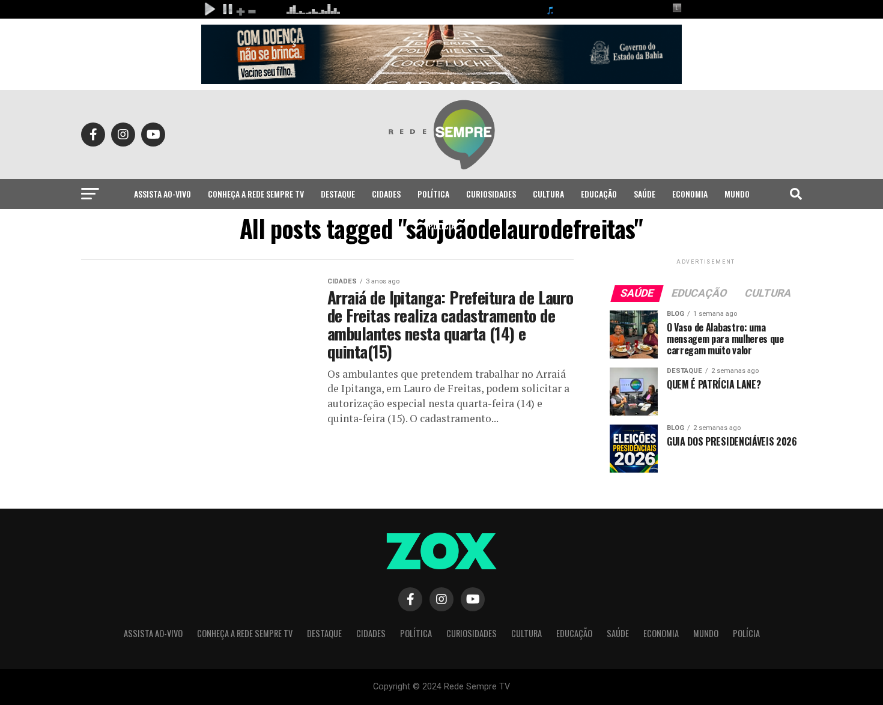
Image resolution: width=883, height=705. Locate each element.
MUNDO (737, 193)
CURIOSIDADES (491, 193)
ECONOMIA (690, 193)
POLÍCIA (441, 225)
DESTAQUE (338, 193)
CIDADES (386, 193)
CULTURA (548, 193)
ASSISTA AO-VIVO (162, 193)
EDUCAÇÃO (599, 193)
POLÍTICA (433, 193)
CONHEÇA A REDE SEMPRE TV (256, 193)
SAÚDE (644, 193)
